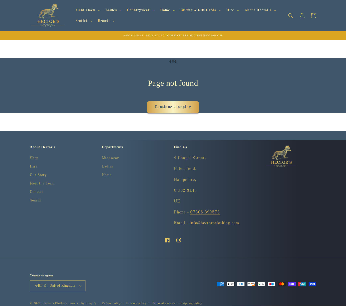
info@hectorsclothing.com (214, 223)
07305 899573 (205, 212)
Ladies (107, 166)
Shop (34, 158)
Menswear (110, 158)
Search (35, 200)
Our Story (38, 175)
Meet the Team (42, 183)
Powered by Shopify (82, 303)
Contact (36, 192)
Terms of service (163, 303)
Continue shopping (173, 107)
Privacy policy (136, 303)
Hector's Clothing (55, 303)
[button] (87, 10)
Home (107, 175)
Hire (33, 166)
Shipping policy (191, 303)
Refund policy (111, 303)
